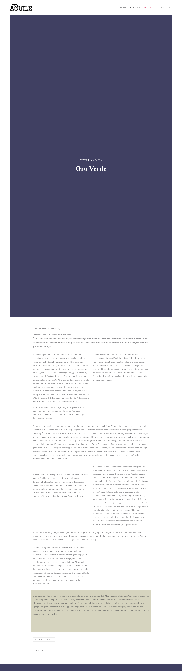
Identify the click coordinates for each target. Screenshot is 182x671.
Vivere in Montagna (91, 160)
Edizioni (165, 7)
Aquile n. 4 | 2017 (43, 639)
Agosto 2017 (38, 651)
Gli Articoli (150, 7)
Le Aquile (135, 7)
